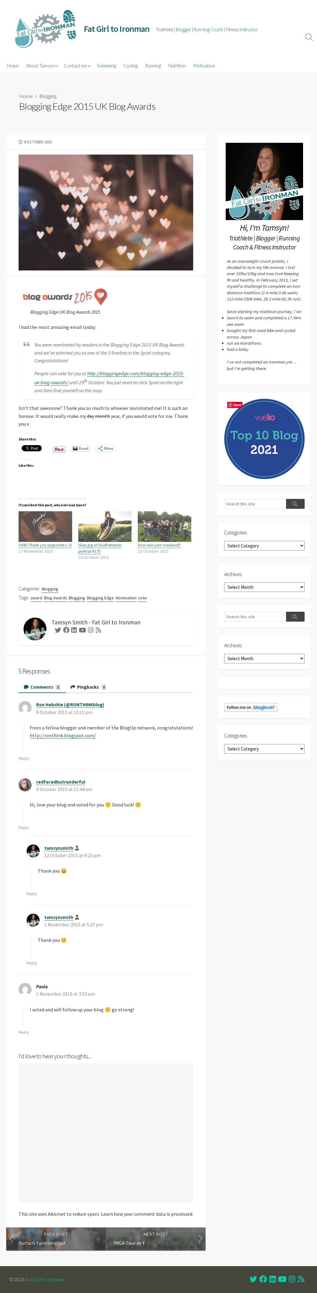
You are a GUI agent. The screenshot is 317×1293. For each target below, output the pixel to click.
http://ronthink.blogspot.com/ (63, 735)
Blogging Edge (100, 598)
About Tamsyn (40, 65)
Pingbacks (90, 687)
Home (13, 65)
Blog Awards (55, 598)
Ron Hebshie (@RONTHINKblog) (70, 705)
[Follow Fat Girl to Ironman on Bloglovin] (251, 707)
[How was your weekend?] (164, 526)
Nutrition (177, 65)
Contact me (75, 65)
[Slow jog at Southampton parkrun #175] (105, 526)
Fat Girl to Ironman (45, 1279)
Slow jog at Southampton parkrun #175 (100, 548)
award (36, 598)
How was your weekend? (159, 545)
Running (153, 65)
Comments (44, 687)
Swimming (106, 65)
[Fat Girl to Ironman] (44, 29)
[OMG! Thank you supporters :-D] (45, 526)
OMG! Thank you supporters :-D (45, 545)
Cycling (131, 65)
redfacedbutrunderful (60, 782)
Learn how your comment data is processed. (147, 1214)
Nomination (126, 598)
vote (142, 598)
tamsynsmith (58, 848)
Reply (24, 758)
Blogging (47, 96)
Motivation (204, 65)
